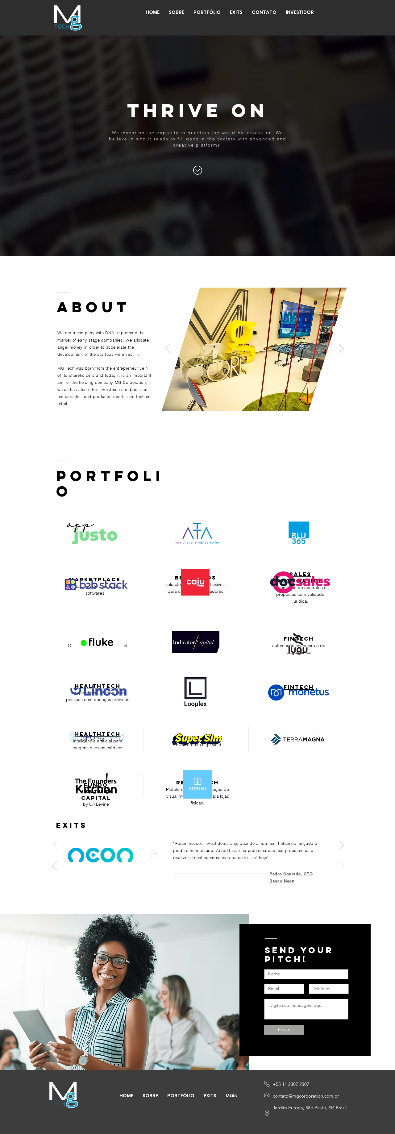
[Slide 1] (247, 431)
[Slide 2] (255, 431)
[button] (299, 12)
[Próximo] (341, 349)
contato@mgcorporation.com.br (306, 1096)
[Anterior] (167, 349)
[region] (92, 532)
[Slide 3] (262, 431)
